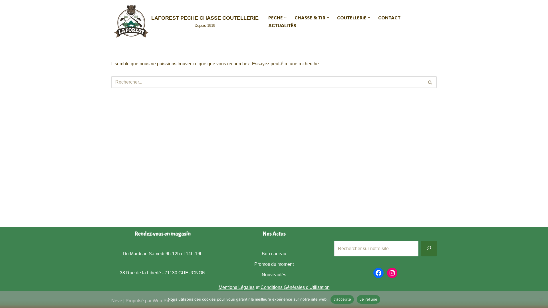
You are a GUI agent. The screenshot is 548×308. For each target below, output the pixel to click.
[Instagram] (392, 273)
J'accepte (342, 299)
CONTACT (389, 18)
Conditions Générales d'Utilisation (295, 287)
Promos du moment (274, 264)
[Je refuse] (541, 299)
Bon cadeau (274, 253)
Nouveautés (274, 274)
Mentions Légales (237, 287)
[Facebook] (378, 273)
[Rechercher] (430, 82)
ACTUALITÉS (282, 25)
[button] (285, 18)
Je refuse (368, 299)
